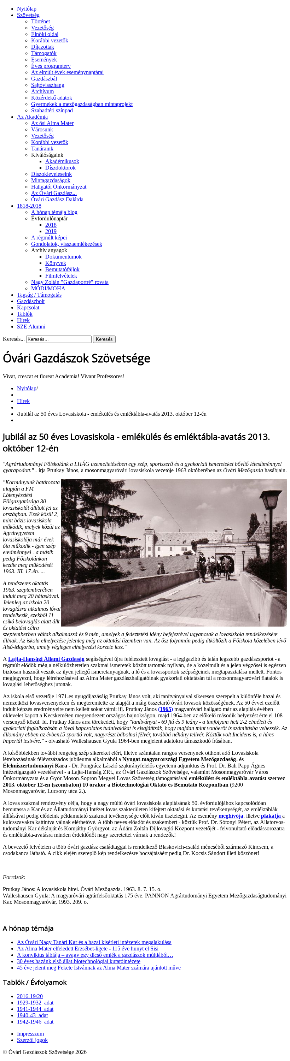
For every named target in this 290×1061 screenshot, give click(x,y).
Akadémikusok (62, 161)
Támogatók (44, 53)
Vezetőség (42, 28)
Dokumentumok (63, 257)
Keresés (104, 339)
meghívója (231, 816)
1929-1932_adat (35, 1003)
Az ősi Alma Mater (52, 123)
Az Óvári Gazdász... (54, 193)
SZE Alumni (31, 327)
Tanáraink (42, 149)
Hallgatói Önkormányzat (58, 187)
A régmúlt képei (49, 238)
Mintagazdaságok (50, 180)
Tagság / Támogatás (39, 295)
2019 (51, 231)
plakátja (271, 816)
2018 (51, 225)
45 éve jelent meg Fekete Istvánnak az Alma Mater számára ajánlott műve (99, 968)
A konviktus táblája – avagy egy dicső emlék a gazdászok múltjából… (95, 955)
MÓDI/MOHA (48, 288)
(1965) (165, 709)
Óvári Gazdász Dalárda (57, 199)
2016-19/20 (30, 996)
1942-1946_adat (35, 1022)
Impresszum (30, 1034)
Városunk (42, 129)
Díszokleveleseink (51, 174)
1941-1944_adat (35, 1009)
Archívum (42, 91)
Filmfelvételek (61, 276)
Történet (40, 21)
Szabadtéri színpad (52, 110)
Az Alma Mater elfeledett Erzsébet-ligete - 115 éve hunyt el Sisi (87, 949)
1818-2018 (29, 206)
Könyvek (55, 263)
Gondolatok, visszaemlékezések (66, 244)
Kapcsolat (28, 307)
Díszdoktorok (60, 168)
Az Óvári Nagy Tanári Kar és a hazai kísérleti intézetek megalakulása (94, 942)
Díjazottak (42, 47)
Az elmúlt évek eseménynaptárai (67, 72)
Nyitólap (26, 9)
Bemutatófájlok (62, 269)
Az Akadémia (32, 117)
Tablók (25, 314)
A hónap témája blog (54, 212)
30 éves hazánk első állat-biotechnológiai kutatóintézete (78, 961)
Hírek (23, 320)
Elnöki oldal (44, 34)
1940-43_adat (32, 1015)
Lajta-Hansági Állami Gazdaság (46, 659)
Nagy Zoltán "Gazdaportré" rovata (70, 282)
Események (44, 60)
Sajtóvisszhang (47, 85)
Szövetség (28, 15)
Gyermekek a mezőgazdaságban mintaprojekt (82, 104)
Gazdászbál (44, 79)
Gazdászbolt (31, 301)
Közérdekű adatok (51, 98)
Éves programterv (51, 66)
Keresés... (14, 339)
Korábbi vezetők (49, 40)
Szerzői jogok (32, 1040)
